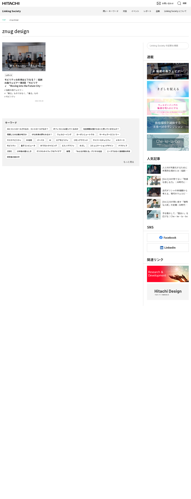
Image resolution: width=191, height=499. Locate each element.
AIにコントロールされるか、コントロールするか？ (27, 129)
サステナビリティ (14, 140)
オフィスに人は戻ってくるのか (65, 129)
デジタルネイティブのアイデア (49, 151)
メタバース (120, 140)
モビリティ (11, 145)
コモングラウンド (81, 140)
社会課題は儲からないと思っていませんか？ (101, 129)
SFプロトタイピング (48, 145)
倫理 (68, 151)
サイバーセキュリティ (102, 140)
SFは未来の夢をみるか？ (42, 134)
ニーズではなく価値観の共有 (118, 151)
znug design (15, 31)
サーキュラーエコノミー (109, 134)
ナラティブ (122, 145)
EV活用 (29, 140)
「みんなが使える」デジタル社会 (88, 151)
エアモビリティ (62, 140)
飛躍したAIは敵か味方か (17, 134)
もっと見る (129, 161)
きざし (82, 145)
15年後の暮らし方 (24, 151)
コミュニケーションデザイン (101, 145)
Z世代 (9, 151)
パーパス (40, 140)
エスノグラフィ (68, 145)
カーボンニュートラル (85, 134)
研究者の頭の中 (13, 157)
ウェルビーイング (64, 134)
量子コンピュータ (28, 145)
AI (50, 140)
